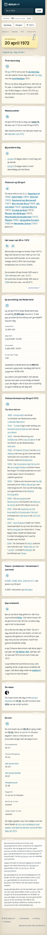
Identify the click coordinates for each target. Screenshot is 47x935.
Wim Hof (34, 196)
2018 (9, 543)
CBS (12, 892)
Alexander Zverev (22, 223)
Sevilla (39, 481)
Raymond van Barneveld (24, 200)
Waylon (8, 220)
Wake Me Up (29, 546)
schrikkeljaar (18, 78)
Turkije (17, 425)
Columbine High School (27, 464)
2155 (20, 580)
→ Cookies (6, 922)
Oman (23, 553)
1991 (7, 275)
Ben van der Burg (20, 203)
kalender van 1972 (16, 134)
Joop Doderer (29, 439)
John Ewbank (19, 522)
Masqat (28, 550)
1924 (10, 425)
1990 (10, 450)
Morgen (19, 25)
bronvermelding (10, 871)
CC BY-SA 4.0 (24, 868)
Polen (26, 450)
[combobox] (18, 10)
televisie (11, 446)
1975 (35, 216)
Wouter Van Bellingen (15, 213)
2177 (32, 580)
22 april (10, 159)
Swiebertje (13, 439)
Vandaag (7, 25)
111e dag (38, 75)
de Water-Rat (22, 651)
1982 (8, 223)
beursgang (21, 498)
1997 (34, 223)
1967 (8, 203)
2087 (9, 580)
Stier (19, 617)
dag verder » (19, 52)
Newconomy (13, 501)
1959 (8, 200)
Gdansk (18, 450)
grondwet (12, 432)
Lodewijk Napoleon (16, 421)
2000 (9, 498)
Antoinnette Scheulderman (18, 216)
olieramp (24, 515)
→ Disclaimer (24, 918)
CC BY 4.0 (33, 892)
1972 (22, 32)
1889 (26, 196)
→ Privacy (36, 918)
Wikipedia (32, 865)
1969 (17, 206)
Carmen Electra (29, 206)
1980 (16, 220)
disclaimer (24, 856)
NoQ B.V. (41, 925)
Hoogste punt (11, 782)
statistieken (33, 288)
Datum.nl (5, 32)
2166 (25, 580)
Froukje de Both (19, 210)
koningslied (16, 529)
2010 (9, 508)
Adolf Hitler (17, 196)
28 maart (28, 589)
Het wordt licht (12, 763)
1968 (32, 203)
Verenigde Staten (18, 467)
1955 (10, 436)
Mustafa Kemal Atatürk (18, 429)
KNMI (18, 877)
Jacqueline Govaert (29, 220)
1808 (8, 196)
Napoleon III (34, 193)
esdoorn (36, 670)
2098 (14, 580)
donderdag (33, 71)
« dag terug (7, 52)
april (9, 71)
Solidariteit (27, 460)
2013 (9, 522)
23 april (10, 166)
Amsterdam (18, 415)
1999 (9, 464)
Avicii (30, 543)
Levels (11, 550)
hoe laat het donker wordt (23, 827)
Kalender (15, 32)
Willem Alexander (28, 484)
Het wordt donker (13, 773)
